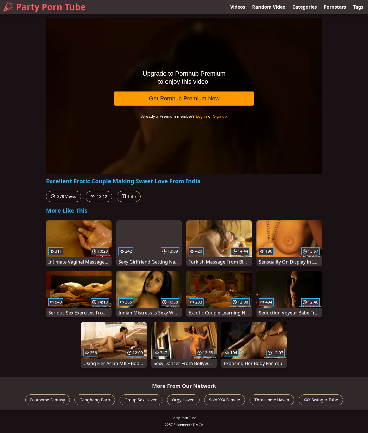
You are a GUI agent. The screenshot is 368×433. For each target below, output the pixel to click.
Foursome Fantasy (47, 400)
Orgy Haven (183, 400)
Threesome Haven (271, 400)
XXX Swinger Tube (321, 400)
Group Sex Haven (141, 400)
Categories (304, 7)
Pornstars (335, 7)
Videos (237, 7)
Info (131, 196)
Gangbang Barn (94, 400)
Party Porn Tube (51, 7)
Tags (358, 7)
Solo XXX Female (224, 400)
